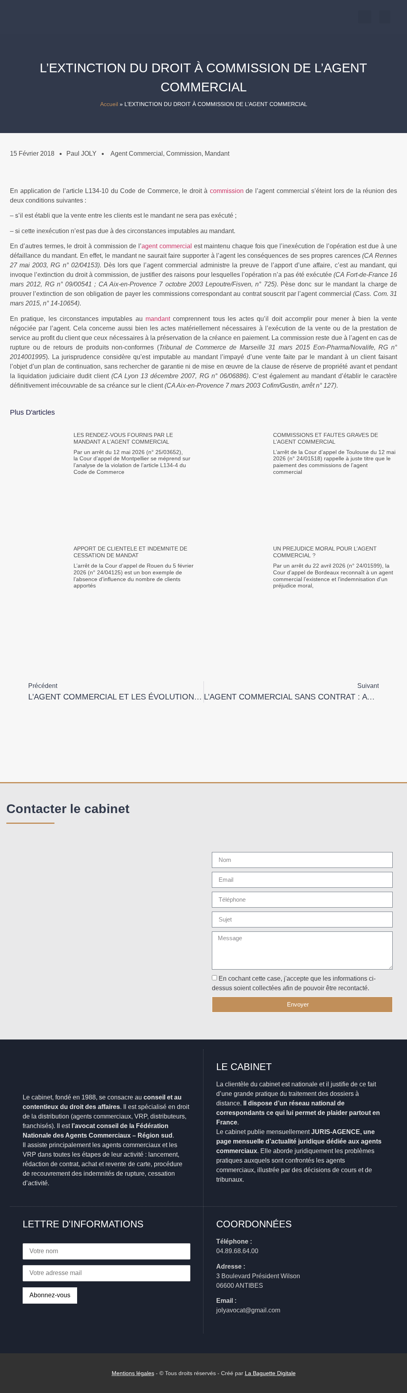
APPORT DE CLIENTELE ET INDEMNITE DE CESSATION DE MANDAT (130, 551)
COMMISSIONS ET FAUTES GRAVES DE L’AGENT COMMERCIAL (325, 438)
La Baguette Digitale (270, 1373)
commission (227, 190)
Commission (184, 153)
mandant (157, 318)
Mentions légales (133, 1373)
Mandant (217, 153)
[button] (384, 16)
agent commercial (136, 153)
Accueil (109, 104)
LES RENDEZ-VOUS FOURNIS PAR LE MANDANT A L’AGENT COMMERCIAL (123, 438)
